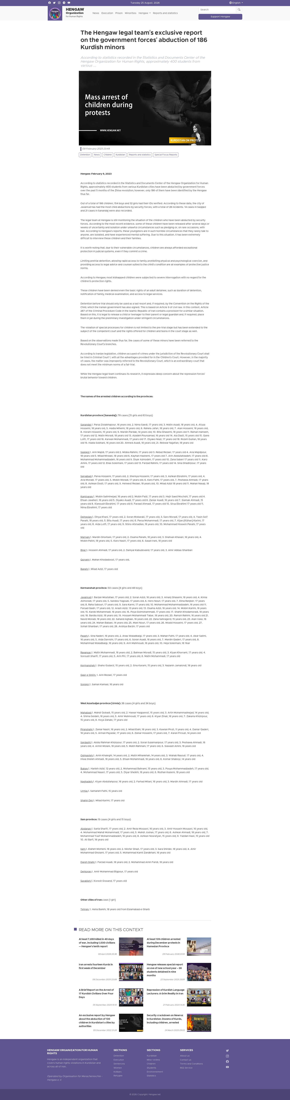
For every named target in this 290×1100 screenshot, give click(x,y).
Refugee (118, 1075)
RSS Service (186, 1068)
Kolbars (117, 1072)
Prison (118, 13)
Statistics (151, 1075)
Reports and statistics (165, 13)
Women (118, 1068)
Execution (107, 13)
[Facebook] (228, 1062)
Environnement (155, 1072)
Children (108, 154)
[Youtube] (228, 1068)
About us (185, 1056)
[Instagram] (228, 1056)
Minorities (130, 13)
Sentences (119, 1064)
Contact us (185, 1060)
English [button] (236, 3)
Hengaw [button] (144, 13)
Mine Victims (153, 1060)
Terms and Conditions (191, 1064)
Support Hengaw (220, 16)
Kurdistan (120, 154)
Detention (85, 154)
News (96, 13)
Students (151, 1068)
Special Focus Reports (166, 154)
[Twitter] (228, 1051)
